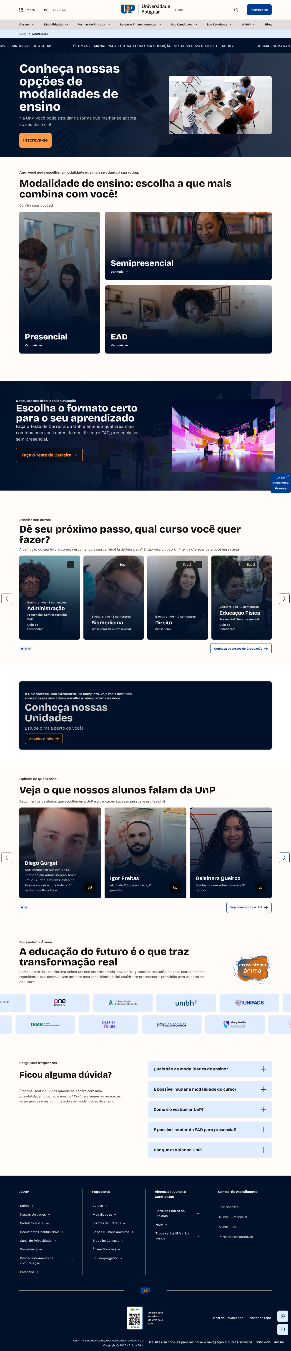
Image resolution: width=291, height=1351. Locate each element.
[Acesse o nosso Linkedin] (43, 1318)
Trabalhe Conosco (106, 1241)
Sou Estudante (217, 24)
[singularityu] (205, 1024)
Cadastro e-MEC (32, 1223)
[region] (145, 598)
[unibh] (216, 1002)
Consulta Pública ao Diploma (170, 1213)
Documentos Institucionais (39, 1232)
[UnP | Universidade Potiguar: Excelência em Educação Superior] (145, 10)
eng (55, 9)
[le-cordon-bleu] (26, 1002)
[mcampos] (141, 1024)
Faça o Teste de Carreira (46, 455)
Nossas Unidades (33, 1214)
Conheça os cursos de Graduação (238, 649)
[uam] (153, 1002)
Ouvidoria (27, 1272)
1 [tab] (22, 649)
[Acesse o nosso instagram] (32, 1318)
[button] (6, 598)
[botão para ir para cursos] (142, 144)
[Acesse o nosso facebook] (21, 1318)
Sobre (24, 1206)
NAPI (159, 1225)
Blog (268, 24)
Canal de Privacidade (36, 1241)
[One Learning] (89, 1002)
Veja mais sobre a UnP (246, 907)
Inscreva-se (259, 10)
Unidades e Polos (41, 738)
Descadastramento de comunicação (36, 1260)
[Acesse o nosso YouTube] (65, 1318)
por (46, 9)
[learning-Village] (78, 1024)
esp (64, 9)
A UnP (246, 24)
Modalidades (53, 24)
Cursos (24, 24)
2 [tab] (26, 649)
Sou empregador (105, 1258)
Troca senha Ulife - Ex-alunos (172, 1235)
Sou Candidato (181, 24)
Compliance (29, 1249)
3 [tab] (29, 649)
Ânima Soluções (104, 1249)
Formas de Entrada (91, 24)
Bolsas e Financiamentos (138, 24)
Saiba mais (263, 1342)
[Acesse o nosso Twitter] (54, 1318)
